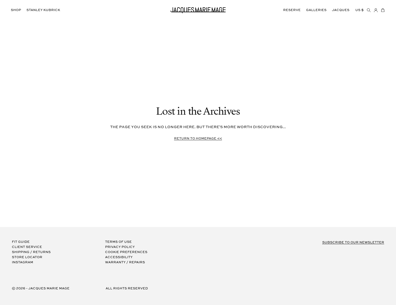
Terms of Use (118, 242)
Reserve (292, 10)
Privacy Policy (120, 247)
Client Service (27, 247)
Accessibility (119, 257)
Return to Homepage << (198, 138)
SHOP (16, 10)
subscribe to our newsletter (353, 242)
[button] (383, 10)
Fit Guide (21, 242)
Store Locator (27, 257)
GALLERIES (316, 10)
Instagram (22, 262)
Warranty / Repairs (125, 262)
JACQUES (340, 10)
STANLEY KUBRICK (43, 10)
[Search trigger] (369, 10)
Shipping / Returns (31, 252)
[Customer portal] (376, 10)
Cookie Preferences (126, 252)
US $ (359, 10)
